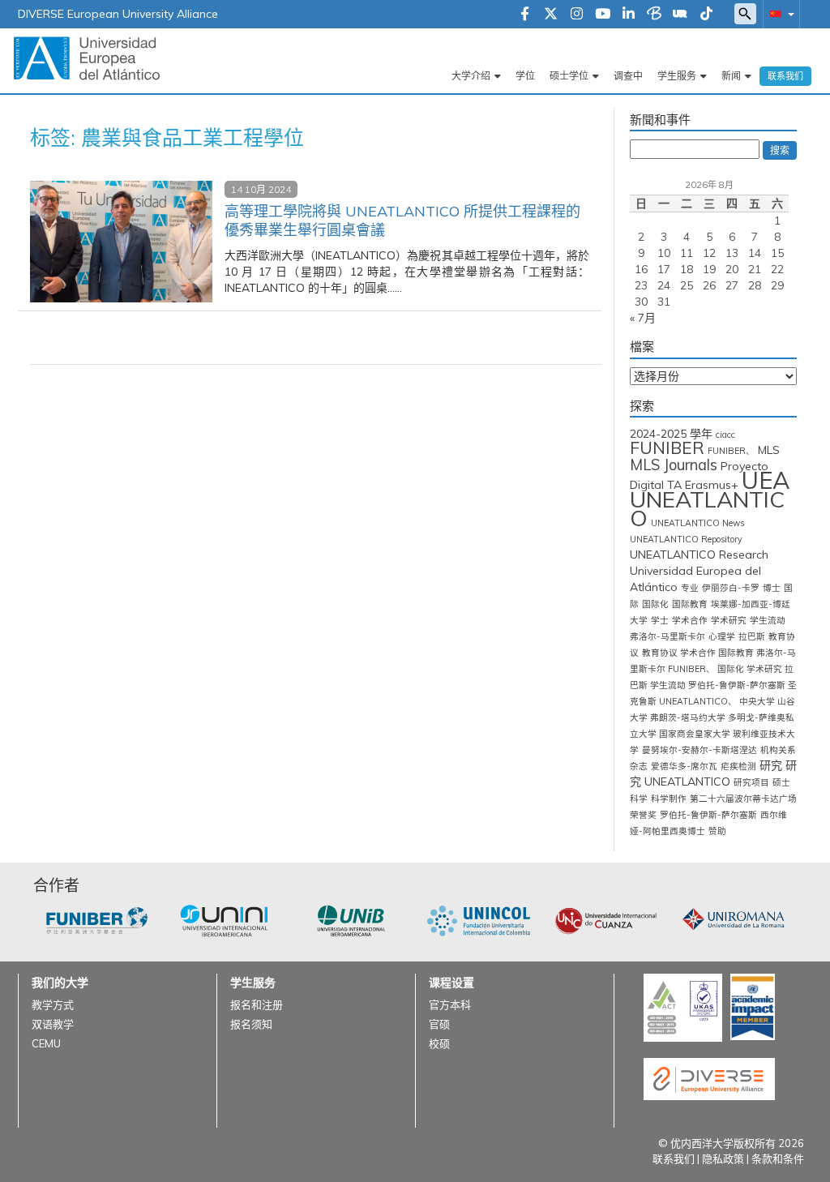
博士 (772, 587)
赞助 (717, 831)
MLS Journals (673, 465)
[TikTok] (706, 14)
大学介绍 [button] (470, 76)
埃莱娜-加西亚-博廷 (750, 604)
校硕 (439, 1043)
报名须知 (251, 1023)
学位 (525, 76)
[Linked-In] (628, 14)
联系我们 (785, 76)
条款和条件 (777, 1158)
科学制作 (669, 798)
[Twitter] (551, 14)
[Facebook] (524, 14)
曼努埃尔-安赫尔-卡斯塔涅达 (699, 750)
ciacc (725, 434)
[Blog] (654, 14)
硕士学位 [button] (569, 76)
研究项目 (751, 782)
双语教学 (53, 1023)
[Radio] (680, 14)
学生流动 (767, 620)
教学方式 (53, 1004)
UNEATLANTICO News (697, 523)
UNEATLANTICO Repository (686, 539)
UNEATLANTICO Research (699, 554)
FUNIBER (667, 447)
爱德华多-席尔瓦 (684, 766)
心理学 (721, 636)
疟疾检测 (738, 766)
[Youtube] (602, 14)
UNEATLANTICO (707, 508)
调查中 (628, 76)
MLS (769, 450)
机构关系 (778, 750)
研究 (770, 765)
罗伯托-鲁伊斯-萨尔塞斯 (708, 814)
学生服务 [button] (676, 76)
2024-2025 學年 (671, 433)
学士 (660, 620)
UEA (766, 480)
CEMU (46, 1043)
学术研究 (729, 620)
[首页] (87, 57)
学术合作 (690, 620)
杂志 (639, 766)
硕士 (781, 782)
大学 (639, 620)
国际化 (655, 604)
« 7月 (643, 317)
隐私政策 (723, 1158)
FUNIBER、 (731, 450)
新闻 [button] (731, 76)
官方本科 (450, 1004)
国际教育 (690, 604)
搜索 (779, 150)
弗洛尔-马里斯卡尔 (667, 636)
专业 (690, 587)
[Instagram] (577, 14)
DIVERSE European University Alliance (118, 13)
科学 (639, 798)
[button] (779, 13)
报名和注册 (256, 1004)
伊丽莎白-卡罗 (730, 587)
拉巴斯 (751, 636)
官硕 (439, 1023)
